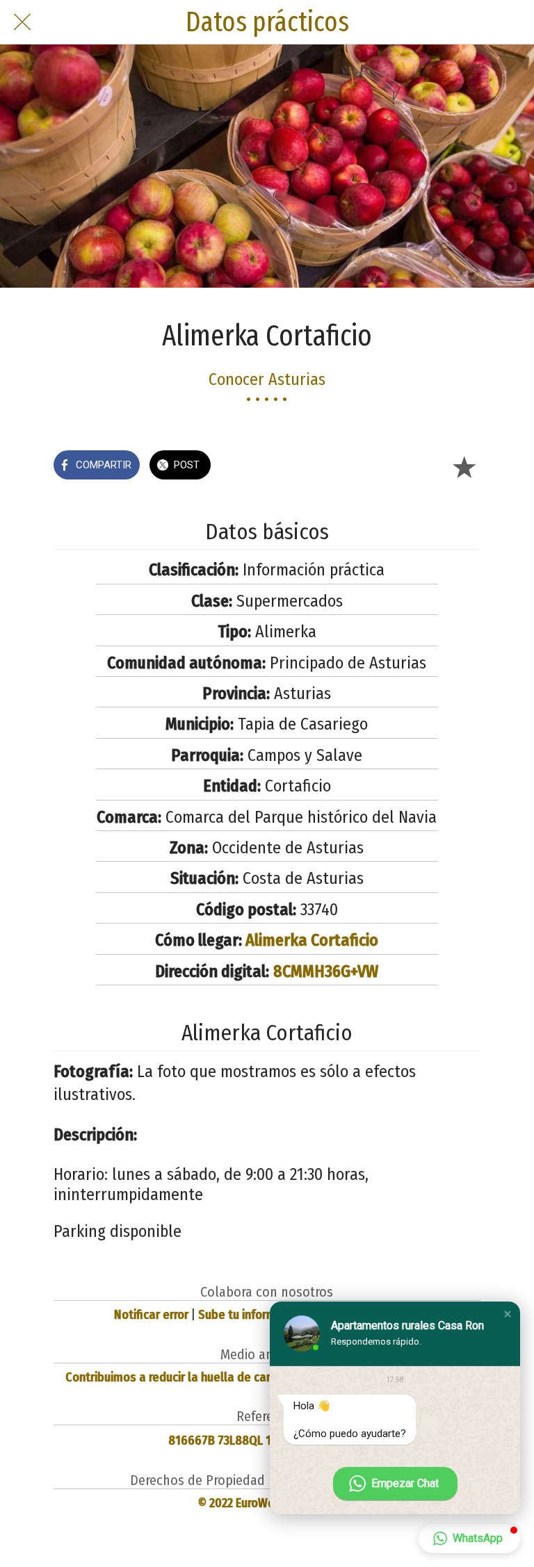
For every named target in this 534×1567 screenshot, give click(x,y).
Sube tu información (251, 1314)
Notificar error (151, 1314)
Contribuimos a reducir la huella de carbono (181, 1377)
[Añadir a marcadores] (463, 466)
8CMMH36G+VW (325, 971)
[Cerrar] (22, 22)
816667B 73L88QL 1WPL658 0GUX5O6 (266, 1440)
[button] (508, 1314)
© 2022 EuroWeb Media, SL (266, 1503)
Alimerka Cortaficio (311, 940)
